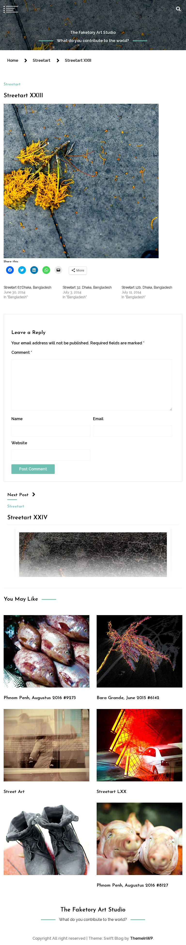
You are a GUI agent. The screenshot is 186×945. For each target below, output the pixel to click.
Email (98, 419)
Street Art (14, 792)
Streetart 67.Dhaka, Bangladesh (27, 287)
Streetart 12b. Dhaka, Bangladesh (147, 287)
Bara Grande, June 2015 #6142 (128, 698)
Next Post (18, 495)
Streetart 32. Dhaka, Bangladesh (87, 287)
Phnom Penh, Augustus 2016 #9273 (40, 698)
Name (17, 419)
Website (19, 443)
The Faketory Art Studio (93, 32)
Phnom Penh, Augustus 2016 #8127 (132, 885)
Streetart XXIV (27, 518)
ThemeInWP (141, 938)
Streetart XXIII (23, 96)
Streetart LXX (111, 792)
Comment (21, 352)
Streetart (12, 84)
